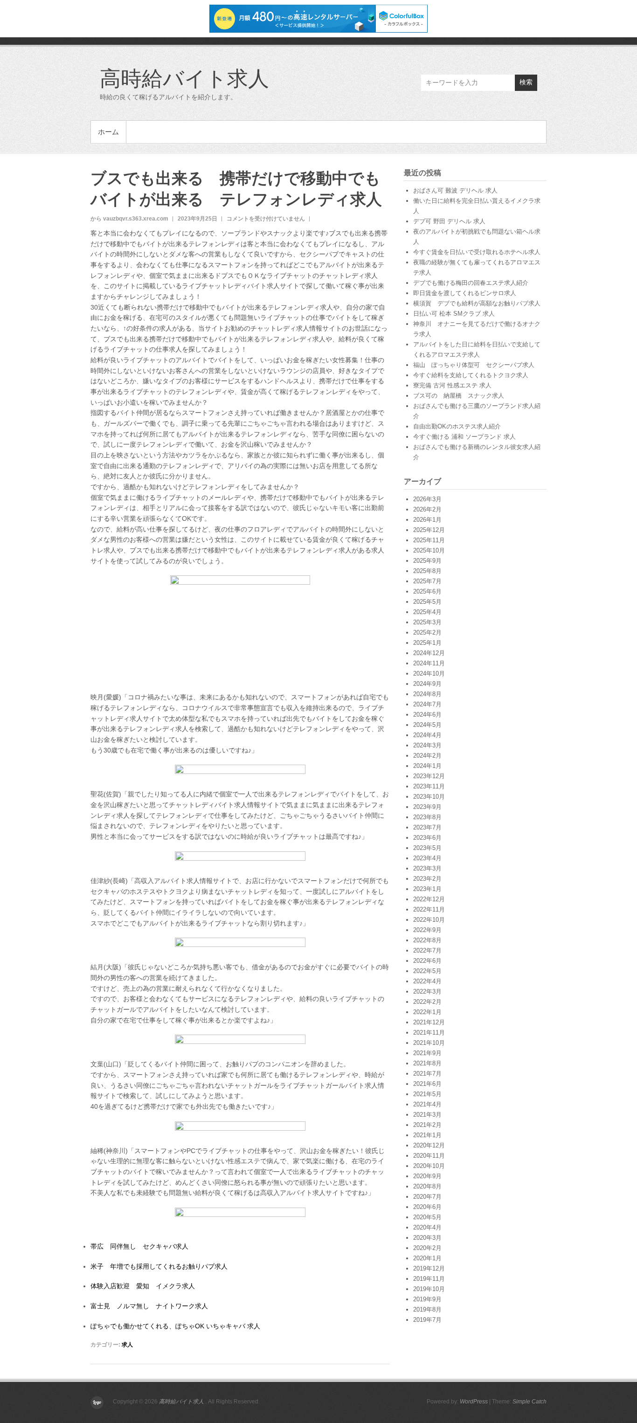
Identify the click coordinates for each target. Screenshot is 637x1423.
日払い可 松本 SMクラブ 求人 (454, 313)
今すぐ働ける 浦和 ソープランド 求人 (464, 436)
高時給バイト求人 (184, 78)
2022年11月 (429, 909)
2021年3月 (427, 1114)
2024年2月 (427, 755)
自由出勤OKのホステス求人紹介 (457, 426)
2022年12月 (429, 899)
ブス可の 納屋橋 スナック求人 (458, 395)
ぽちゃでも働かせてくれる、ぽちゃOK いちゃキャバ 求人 (175, 1326)
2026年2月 (427, 509)
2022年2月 (427, 1001)
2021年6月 (427, 1083)
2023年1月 (427, 888)
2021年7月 (427, 1073)
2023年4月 (427, 858)
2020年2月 (427, 1247)
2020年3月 (427, 1237)
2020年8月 (427, 1186)
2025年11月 (429, 540)
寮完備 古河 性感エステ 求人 (452, 385)
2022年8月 (427, 940)
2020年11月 (429, 1155)
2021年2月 (427, 1124)
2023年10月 (429, 796)
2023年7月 (427, 827)
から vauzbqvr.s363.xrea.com (129, 218)
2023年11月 (429, 786)
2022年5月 (427, 970)
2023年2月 (427, 878)
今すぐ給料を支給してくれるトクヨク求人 (470, 375)
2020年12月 (429, 1145)
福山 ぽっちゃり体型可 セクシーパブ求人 (473, 364)
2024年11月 (429, 663)
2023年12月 (429, 776)
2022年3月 (427, 991)
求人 (127, 1344)
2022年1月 (427, 1012)
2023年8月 (427, 817)
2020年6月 (427, 1206)
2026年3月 (427, 499)
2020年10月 (429, 1165)
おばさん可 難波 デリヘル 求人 (455, 190)
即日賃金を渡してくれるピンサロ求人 (464, 293)
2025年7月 (427, 581)
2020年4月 (427, 1227)
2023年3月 (427, 868)
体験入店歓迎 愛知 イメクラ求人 (142, 1286)
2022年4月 (427, 981)
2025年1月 (427, 642)
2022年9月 (427, 929)
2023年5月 (427, 847)
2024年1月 (427, 765)
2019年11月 (429, 1278)
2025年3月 (427, 622)
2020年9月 (427, 1176)
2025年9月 (427, 560)
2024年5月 (427, 724)
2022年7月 (427, 950)
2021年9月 (427, 1053)
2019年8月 (427, 1309)
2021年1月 (427, 1135)
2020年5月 (427, 1217)
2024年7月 (427, 704)
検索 (526, 82)
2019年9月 (427, 1299)
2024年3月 (427, 745)
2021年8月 (427, 1063)
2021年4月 (427, 1104)
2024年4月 (427, 735)
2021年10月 (429, 1042)
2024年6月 (427, 714)
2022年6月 (427, 960)
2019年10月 (429, 1288)
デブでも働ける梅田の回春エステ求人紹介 (470, 282)
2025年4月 (427, 611)
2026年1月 (427, 519)
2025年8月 (427, 570)
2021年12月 (429, 1022)
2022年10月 (429, 919)
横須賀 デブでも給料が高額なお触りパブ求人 (476, 303)
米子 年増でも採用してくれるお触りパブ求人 (159, 1266)
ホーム (108, 132)
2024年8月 (427, 694)
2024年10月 (429, 673)
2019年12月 (429, 1268)
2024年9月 (427, 683)
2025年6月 (427, 591)
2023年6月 (427, 837)
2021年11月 (429, 1032)
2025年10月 (429, 550)
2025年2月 (427, 632)
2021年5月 (427, 1094)
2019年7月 (427, 1319)
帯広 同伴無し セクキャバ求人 (139, 1246)
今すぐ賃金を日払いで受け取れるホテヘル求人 (476, 252)
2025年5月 (427, 601)
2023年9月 (427, 806)
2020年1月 (427, 1258)
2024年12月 (429, 652)
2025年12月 (429, 529)
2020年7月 (427, 1196)
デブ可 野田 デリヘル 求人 (449, 221)
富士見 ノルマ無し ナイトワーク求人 (149, 1306)
